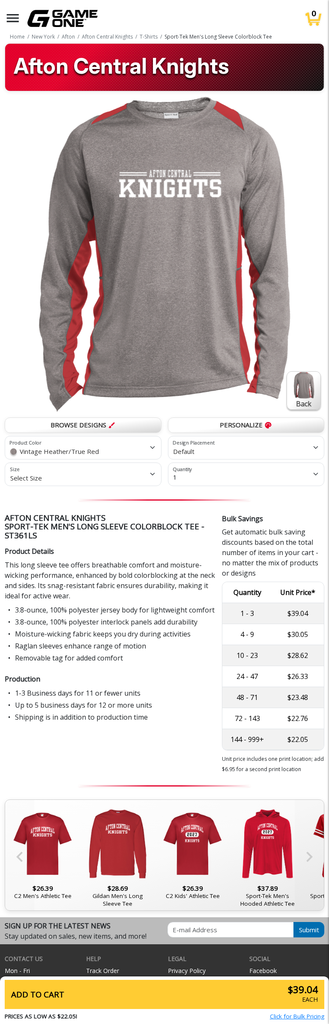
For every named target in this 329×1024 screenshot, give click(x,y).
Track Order (102, 971)
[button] (13, 18)
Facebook (263, 971)
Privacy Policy (187, 971)
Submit (309, 929)
